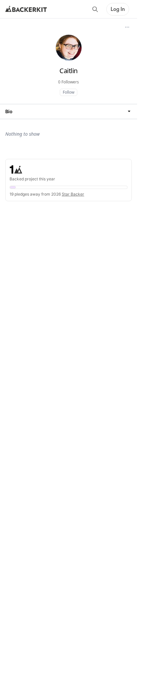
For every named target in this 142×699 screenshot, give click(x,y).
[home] (26, 9)
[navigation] (68, 111)
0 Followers (68, 82)
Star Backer (73, 194)
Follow (68, 92)
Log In (118, 9)
